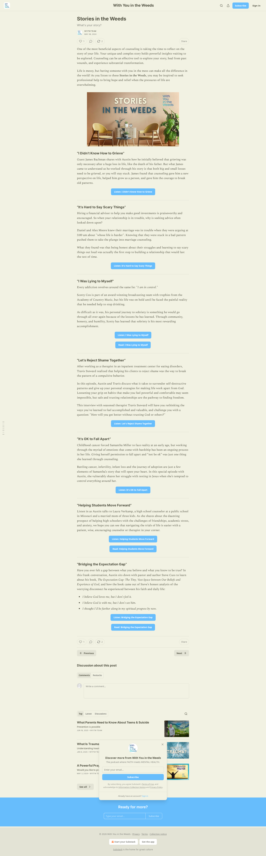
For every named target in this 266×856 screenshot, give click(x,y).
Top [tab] (80, 713)
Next (179, 653)
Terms (144, 834)
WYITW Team (90, 31)
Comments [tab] (84, 675)
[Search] (221, 5)
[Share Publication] (228, 5)
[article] (133, 728)
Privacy (136, 834)
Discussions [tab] (100, 713)
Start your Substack (124, 841)
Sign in (256, 5)
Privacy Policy (156, 787)
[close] (162, 744)
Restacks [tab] (97, 675)
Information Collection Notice (132, 787)
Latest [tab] (88, 713)
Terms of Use (148, 784)
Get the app (148, 841)
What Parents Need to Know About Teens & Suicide (113, 722)
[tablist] (90, 675)
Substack (117, 849)
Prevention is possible (88, 726)
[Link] (72, 153)
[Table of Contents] (3, 428)
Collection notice (158, 834)
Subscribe (240, 5)
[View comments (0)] (91, 41)
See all (83, 786)
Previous (89, 653)
